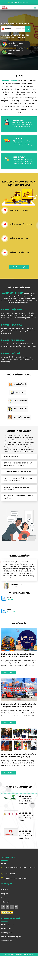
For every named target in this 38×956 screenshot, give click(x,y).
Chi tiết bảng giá (19, 267)
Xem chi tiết (8, 672)
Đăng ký (14, 2)
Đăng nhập (24, 2)
